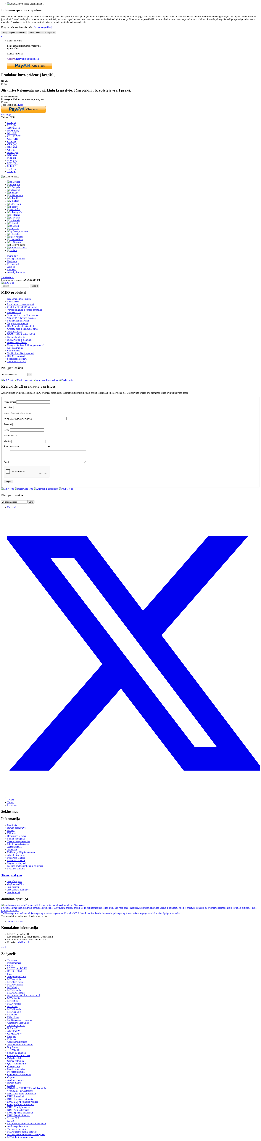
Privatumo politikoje (43, 27)
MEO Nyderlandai (16, 993)
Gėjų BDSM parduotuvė (19, 1074)
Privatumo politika (16, 860)
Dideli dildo (13, 1017)
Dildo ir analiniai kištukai (19, 299)
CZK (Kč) (12, 144)
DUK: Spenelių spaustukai (20, 1112)
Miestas (7, 441)
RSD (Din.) (12, 163)
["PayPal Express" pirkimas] (29, 68)
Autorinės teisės (14, 847)
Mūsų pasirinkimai (16, 258)
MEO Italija (13, 987)
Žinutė (7, 462)
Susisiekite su (7, 277)
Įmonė (7, 413)
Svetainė (8, 424)
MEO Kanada (14, 1009)
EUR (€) (11, 122)
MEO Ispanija (14, 990)
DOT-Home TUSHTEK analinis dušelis (26, 1088)
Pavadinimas (10, 402)
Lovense (11, 1085)
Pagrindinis (12, 256)
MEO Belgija (13, 1001)
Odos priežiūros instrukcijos (20, 1104)
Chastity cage (13, 1066)
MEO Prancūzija (15, 984)
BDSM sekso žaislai (17, 342)
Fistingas (11, 1036)
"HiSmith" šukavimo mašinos (21, 318)
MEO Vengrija (14, 1003)
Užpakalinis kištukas (17, 1042)
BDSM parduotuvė (16, 827)
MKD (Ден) (13, 152)
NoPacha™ (12, 1028)
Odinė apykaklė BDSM (18, 1055)
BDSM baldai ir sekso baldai (21, 334)
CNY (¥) (11, 141)
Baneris (10, 830)
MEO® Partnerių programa (20, 1137)
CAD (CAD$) (14, 136)
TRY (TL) (12, 168)
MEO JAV (12, 1006)
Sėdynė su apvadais (16, 1052)
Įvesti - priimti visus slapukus (42, 32)
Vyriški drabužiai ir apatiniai (20, 353)
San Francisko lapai (16, 361)
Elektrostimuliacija (16, 337)
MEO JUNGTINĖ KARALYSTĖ (23, 995)
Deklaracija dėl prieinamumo (21, 852)
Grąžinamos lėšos (15, 884)
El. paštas (8, 407)
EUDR (10, 1121)
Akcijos (11, 267)
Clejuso (10, 1077)
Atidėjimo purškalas (16, 976)
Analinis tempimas (16, 1080)
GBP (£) (11, 149)
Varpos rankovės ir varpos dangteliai (24, 309)
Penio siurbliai (14, 312)
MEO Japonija (14, 1012)
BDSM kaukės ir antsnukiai (20, 326)
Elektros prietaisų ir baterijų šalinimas (25, 866)
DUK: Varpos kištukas (18, 1110)
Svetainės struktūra (16, 868)
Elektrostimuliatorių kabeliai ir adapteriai (26, 1123)
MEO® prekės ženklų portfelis (22, 1131)
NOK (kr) (12, 155)
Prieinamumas (14, 963)
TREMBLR (13, 1050)
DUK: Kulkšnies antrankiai (20, 1099)
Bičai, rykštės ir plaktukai (19, 339)
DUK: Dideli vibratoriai (18, 1115)
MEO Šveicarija (15, 982)
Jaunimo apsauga (15, 921)
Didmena (11, 269)
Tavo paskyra (11, 875)
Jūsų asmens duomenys (18, 889)
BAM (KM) (13, 130)
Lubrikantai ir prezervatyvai (20, 304)
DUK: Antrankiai (15, 1096)
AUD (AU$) (13, 128)
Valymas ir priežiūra (16, 1129)
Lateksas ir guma (15, 348)
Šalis (6, 446)
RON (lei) (12, 160)
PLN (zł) (11, 158)
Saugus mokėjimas (16, 838)
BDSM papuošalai (16, 356)
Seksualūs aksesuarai (17, 358)
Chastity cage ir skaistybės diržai (22, 329)
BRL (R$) (12, 133)
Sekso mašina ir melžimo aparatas (23, 315)
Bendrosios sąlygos (16, 836)
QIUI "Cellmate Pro (16, 1063)
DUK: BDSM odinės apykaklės (22, 1101)
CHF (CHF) (13, 139)
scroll (3, 947)
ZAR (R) (11, 171)
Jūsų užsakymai (14, 881)
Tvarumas (12, 960)
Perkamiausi (13, 264)
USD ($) (11, 125)
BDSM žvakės (14, 1082)
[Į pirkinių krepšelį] (1, 35)
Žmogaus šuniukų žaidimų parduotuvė (25, 345)
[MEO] (7, 283)
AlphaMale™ (13, 1031)
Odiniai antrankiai (15, 1061)
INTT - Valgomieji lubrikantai (21, 1093)
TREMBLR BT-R (16, 1025)
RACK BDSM (14, 971)
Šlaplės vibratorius (16, 1069)
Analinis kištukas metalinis (20, 1044)
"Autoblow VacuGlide (18, 1022)
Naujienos (12, 261)
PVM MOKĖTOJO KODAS (18, 418)
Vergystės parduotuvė (17, 323)
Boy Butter (12, 1047)
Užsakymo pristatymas (18, 844)
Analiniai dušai (14, 331)
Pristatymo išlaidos (16, 857)
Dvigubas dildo (14, 1058)
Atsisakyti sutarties (16, 272)
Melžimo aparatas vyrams (19, 1020)
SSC (9, 973)
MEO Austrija (14, 979)
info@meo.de (23, 942)
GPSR (10, 965)
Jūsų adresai (13, 887)
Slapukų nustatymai (16, 863)
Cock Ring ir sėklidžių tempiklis (22, 307)
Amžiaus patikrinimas (17, 1126)
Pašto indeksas (11, 435)
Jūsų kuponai (13, 892)
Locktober (12, 1014)
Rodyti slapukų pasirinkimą (14, 32)
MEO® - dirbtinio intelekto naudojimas (26, 1134)
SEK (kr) (11, 166)
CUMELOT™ (14, 1033)
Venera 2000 (13, 1118)
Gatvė (6, 430)
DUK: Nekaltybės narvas (19, 1107)
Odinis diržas (13, 350)
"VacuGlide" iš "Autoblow (20, 1091)
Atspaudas (12, 849)
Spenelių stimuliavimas (18, 320)
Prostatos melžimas (16, 1072)
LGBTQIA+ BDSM (17, 968)
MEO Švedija (13, 998)
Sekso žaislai (13, 301)
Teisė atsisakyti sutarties (18, 841)
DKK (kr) (12, 147)
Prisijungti (6, 114)
